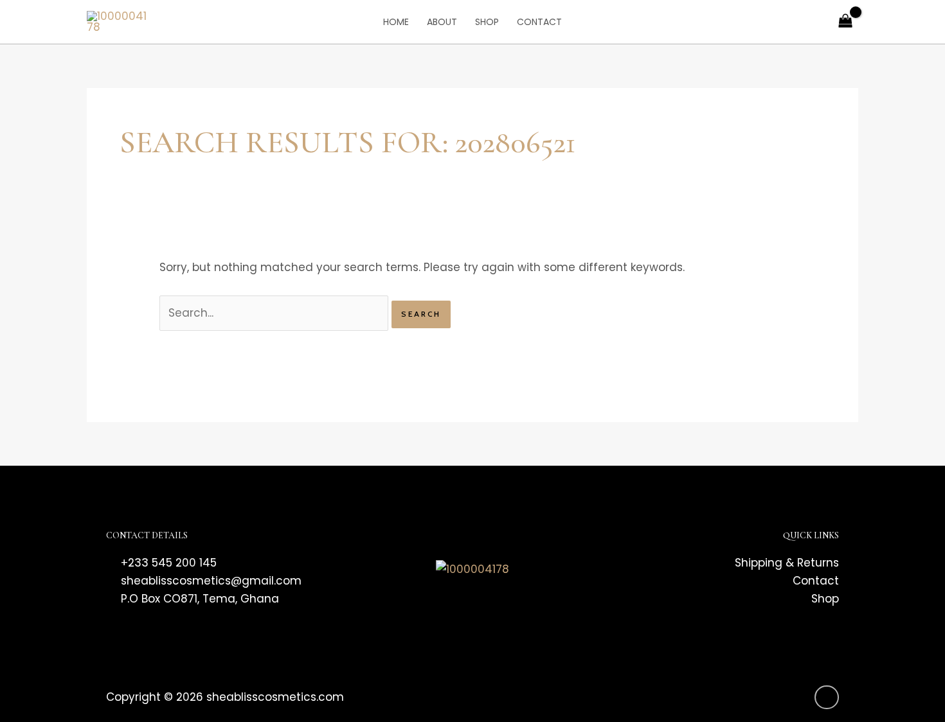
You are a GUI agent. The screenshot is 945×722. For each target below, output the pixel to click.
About (442, 21)
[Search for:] (275, 313)
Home (396, 21)
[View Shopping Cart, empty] (845, 22)
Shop (487, 21)
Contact (539, 21)
